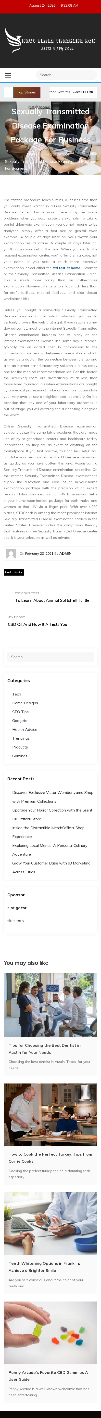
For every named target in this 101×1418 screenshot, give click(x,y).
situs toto (15, 920)
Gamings (19, 755)
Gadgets (19, 720)
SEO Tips (20, 711)
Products (20, 747)
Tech (16, 694)
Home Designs (25, 702)
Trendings (21, 738)
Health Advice (13, 572)
